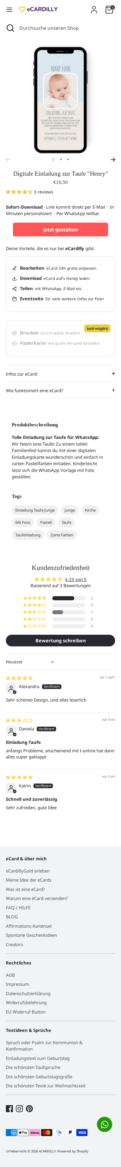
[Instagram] (19, 1108)
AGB (10, 975)
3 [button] (68, 159)
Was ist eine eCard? (25, 889)
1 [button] (53, 159)
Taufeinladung (28, 535)
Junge (70, 510)
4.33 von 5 (76, 579)
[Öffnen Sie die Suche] (9, 28)
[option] (60, 100)
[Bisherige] (7, 159)
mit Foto (22, 522)
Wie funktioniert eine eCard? (34, 390)
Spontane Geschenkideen (31, 935)
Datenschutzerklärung (28, 993)
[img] (19, 678)
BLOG (12, 917)
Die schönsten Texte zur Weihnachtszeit (45, 1085)
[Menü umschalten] (9, 9)
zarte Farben (62, 535)
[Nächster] (113, 159)
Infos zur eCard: (22, 374)
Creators (14, 944)
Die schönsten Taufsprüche (33, 1067)
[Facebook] (9, 1108)
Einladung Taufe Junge (35, 510)
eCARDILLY (47, 1151)
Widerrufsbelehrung (26, 1002)
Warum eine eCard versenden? (37, 898)
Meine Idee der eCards (28, 880)
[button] (20, 192)
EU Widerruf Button (26, 1012)
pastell (46, 522)
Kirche (90, 510)
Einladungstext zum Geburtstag (38, 1058)
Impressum (17, 984)
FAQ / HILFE (18, 907)
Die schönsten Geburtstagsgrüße (39, 1076)
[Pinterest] (29, 1108)
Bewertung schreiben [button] (61, 640)
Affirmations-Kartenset (29, 926)
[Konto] (94, 7)
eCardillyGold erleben (28, 871)
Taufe (66, 522)
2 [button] (61, 159)
